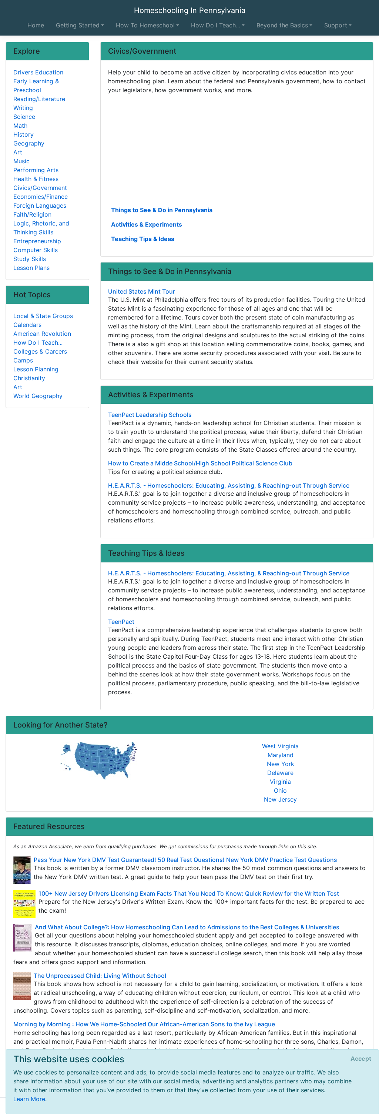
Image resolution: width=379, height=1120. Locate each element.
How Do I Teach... (38, 342)
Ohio (280, 790)
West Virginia (280, 746)
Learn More (29, 1099)
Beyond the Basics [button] (282, 25)
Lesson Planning (35, 369)
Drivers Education (38, 72)
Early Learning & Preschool (36, 85)
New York (280, 764)
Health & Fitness (35, 179)
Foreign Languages (39, 205)
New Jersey (280, 799)
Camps (23, 360)
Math (20, 125)
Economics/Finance (40, 196)
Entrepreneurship (37, 241)
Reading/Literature (39, 99)
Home (35, 25)
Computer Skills (35, 250)
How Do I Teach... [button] (215, 25)
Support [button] (335, 25)
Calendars (27, 324)
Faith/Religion (32, 214)
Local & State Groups (43, 316)
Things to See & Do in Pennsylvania (161, 210)
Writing (23, 107)
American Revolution (42, 333)
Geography (28, 143)
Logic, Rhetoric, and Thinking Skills (41, 228)
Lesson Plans (31, 267)
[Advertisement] (237, 149)
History (23, 134)
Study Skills (29, 259)
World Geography (38, 395)
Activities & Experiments (146, 224)
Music (21, 161)
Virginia (280, 781)
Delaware (280, 772)
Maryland (281, 755)
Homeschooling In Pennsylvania (189, 10)
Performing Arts (35, 170)
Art (17, 152)
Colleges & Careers (40, 351)
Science (24, 116)
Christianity (29, 378)
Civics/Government (40, 187)
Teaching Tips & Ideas (142, 239)
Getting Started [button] (78, 25)
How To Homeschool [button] (145, 25)
